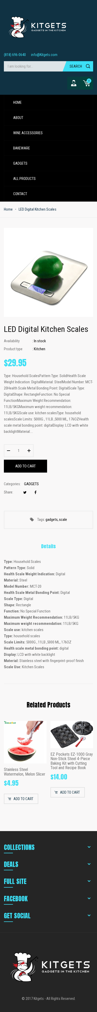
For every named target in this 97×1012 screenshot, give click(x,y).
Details (48, 546)
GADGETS (31, 484)
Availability (12, 341)
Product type (13, 349)
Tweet (25, 492)
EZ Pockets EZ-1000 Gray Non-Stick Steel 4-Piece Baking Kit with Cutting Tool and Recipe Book (71, 761)
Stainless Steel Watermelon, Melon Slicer (24, 771)
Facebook (35, 492)
